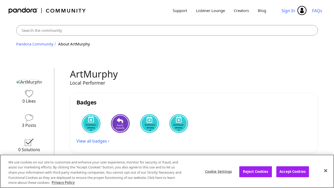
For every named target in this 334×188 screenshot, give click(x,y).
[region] (167, 171)
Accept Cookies (292, 171)
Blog (262, 10)
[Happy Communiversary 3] (178, 123)
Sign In (288, 11)
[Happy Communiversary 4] (149, 123)
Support (180, 10)
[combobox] (167, 30)
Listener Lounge (210, 10)
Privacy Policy (63, 182)
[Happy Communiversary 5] (91, 123)
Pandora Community (47, 11)
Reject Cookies (255, 171)
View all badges (91, 141)
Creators (241, 10)
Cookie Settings (218, 171)
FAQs (317, 11)
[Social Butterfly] (120, 123)
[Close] (325, 171)
